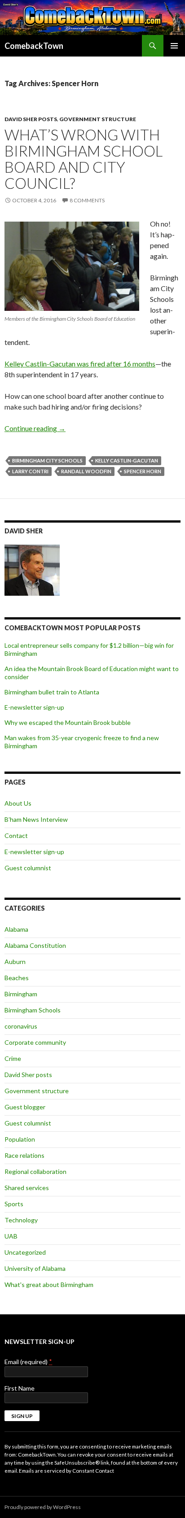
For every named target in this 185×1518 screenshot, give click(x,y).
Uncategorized (25, 1252)
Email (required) (28, 1361)
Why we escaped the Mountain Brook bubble (67, 722)
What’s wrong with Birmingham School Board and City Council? (83, 159)
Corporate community (35, 1042)
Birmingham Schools (32, 1010)
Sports (13, 1204)
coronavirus (20, 1026)
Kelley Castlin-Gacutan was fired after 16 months (79, 363)
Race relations (24, 1155)
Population (19, 1139)
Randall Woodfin (86, 471)
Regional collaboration (35, 1171)
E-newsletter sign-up (34, 707)
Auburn (15, 961)
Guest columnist (27, 868)
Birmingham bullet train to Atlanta (51, 692)
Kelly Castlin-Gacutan (126, 460)
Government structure (97, 119)
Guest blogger (24, 1107)
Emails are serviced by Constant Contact (66, 1470)
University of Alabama (35, 1268)
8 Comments (87, 200)
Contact (16, 835)
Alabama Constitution (35, 945)
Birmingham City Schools (47, 460)
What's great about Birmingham (48, 1284)
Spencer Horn (142, 471)
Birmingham (20, 994)
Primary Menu (174, 46)
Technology (21, 1220)
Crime (12, 1058)
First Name (19, 1388)
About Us (17, 803)
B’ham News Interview (36, 819)
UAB (11, 1236)
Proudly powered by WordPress (42, 1507)
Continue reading (35, 428)
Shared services (26, 1187)
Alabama (16, 929)
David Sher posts (30, 119)
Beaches (16, 977)
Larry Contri (30, 471)
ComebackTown (33, 46)
